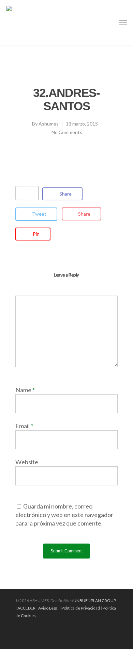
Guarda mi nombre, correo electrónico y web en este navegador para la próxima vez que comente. (64, 514)
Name (25, 390)
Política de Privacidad (80, 608)
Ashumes (49, 124)
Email (24, 426)
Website (26, 462)
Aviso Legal (48, 608)
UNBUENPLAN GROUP (94, 600)
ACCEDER (26, 608)
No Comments (66, 132)
